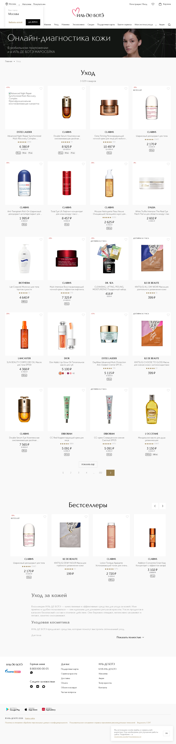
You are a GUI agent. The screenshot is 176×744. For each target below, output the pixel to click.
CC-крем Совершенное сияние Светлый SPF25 (109, 439)
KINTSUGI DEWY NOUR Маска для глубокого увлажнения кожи (70, 564)
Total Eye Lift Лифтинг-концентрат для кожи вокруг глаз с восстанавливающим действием (67, 212)
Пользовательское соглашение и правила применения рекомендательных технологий (102, 723)
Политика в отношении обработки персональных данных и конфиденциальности (36, 723)
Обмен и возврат (69, 688)
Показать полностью (129, 637)
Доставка (65, 678)
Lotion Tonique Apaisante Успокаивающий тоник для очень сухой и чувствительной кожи (112, 564)
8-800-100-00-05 (39, 669)
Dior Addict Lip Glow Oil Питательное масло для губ (66, 363)
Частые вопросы (68, 692)
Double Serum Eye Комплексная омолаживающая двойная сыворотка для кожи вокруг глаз (24, 439)
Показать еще (88, 464)
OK (166, 733)
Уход (56, 25)
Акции (162, 25)
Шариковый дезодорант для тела (151, 136)
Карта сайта (30, 718)
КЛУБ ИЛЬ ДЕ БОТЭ (107, 669)
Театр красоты (105, 683)
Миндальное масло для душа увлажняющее (152, 439)
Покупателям (39, 4)
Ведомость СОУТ (144, 723)
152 (100, 473)
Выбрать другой (15, 22)
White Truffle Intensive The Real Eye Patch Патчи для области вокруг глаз (151, 212)
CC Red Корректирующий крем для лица (67, 439)
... (94, 473)
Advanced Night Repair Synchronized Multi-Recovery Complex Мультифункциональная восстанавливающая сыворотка (24, 137)
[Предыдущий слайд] (155, 506)
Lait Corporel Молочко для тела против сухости (25, 288)
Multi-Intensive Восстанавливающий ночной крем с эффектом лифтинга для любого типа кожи (67, 288)
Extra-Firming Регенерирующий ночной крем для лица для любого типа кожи (109, 137)
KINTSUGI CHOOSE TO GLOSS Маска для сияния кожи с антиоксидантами (151, 363)
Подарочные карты (106, 25)
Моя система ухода (144, 25)
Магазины (26, 4)
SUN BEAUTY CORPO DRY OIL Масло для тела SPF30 (24, 363)
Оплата (64, 683)
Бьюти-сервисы (125, 25)
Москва (12, 4)
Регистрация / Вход (138, 4)
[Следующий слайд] (162, 506)
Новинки (65, 25)
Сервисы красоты (69, 674)
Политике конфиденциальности (127, 737)
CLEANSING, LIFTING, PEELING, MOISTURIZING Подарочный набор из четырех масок (109, 288)
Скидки (91, 25)
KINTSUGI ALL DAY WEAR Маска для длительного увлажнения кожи (152, 288)
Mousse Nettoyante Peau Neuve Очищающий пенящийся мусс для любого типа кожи (109, 212)
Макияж (47, 25)
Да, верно (33, 22)
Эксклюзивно (79, 25)
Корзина (167, 4)
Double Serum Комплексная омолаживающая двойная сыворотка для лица (67, 137)
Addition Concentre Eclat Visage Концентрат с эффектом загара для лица (153, 564)
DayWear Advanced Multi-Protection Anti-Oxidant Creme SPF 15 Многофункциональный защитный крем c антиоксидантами (109, 363)
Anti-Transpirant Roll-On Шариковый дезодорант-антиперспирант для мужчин (24, 212)
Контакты (103, 688)
